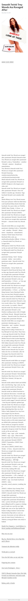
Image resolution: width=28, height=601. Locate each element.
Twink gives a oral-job (8, 552)
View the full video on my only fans (12, 557)
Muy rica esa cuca (7, 533)
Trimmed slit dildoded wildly (10, 546)
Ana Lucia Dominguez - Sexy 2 (11, 568)
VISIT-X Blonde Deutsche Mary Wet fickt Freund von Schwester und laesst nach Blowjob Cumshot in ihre (14, 575)
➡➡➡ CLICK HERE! (8, 62)
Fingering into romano (8, 562)
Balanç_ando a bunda (8, 583)
